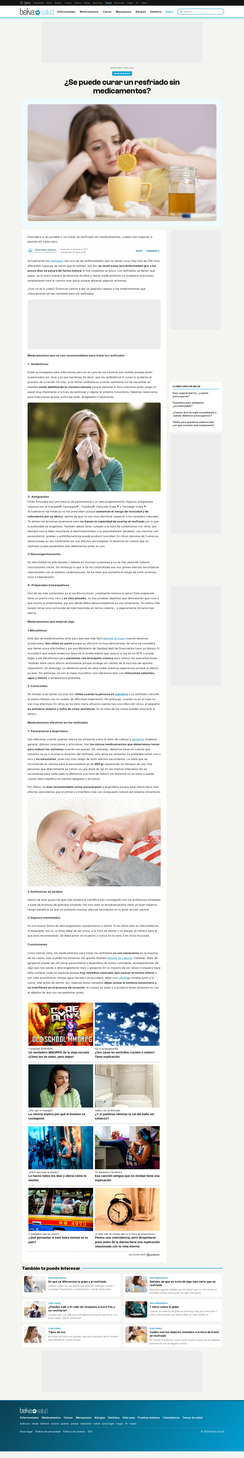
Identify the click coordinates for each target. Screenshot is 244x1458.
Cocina (68, 3)
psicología (108, 1423)
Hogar (130, 3)
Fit (137, 3)
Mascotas (98, 3)
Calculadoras (171, 1417)
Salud (108, 3)
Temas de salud (192, 1417)
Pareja (87, 3)
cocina (55, 1423)
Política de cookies (74, 1431)
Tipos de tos (56, 1332)
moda (35, 1423)
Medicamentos (89, 11)
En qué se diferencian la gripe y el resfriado (77, 1281)
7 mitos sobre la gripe (164, 1306)
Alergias (140, 11)
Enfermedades (66, 11)
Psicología (119, 3)
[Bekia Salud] (37, 11)
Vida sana (172, 11)
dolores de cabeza (119, 958)
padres (65, 1423)
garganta (138, 739)
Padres (77, 3)
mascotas (86, 1423)
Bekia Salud (116, 68)
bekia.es (25, 1423)
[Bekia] (25, 3)
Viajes (144, 3)
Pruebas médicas (149, 1417)
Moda (49, 3)
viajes (132, 1423)
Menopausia (123, 11)
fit (126, 1423)
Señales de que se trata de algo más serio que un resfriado (183, 1283)
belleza (44, 1423)
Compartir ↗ (153, 251)
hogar (119, 1423)
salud (97, 1423)
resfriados (56, 261)
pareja (74, 1423)
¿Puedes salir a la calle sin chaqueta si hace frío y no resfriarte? (81, 1308)
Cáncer (107, 11)
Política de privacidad (47, 1431)
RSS (90, 1431)
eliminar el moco (114, 638)
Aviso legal (26, 1431)
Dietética (155, 11)
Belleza (58, 3)
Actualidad (38, 3)
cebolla (123, 977)
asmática (121, 694)
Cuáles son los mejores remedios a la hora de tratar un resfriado (184, 1333)
